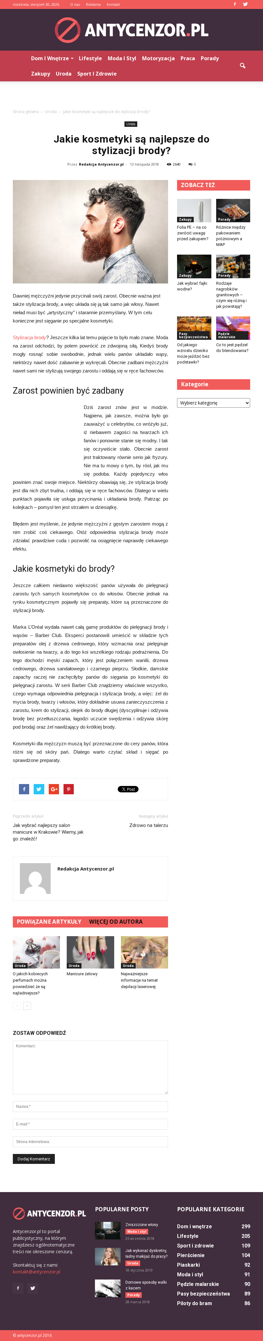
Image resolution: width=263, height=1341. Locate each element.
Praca (188, 58)
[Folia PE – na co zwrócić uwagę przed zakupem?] (194, 210)
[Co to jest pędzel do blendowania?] (233, 328)
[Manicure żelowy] (90, 952)
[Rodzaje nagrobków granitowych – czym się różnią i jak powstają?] (233, 266)
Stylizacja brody (29, 337)
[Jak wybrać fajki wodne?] (194, 266)
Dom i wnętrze (50, 58)
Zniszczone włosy (141, 1224)
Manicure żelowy (82, 973)
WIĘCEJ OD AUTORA (116, 921)
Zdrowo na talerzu (148, 825)
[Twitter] (245, 4)
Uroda (64, 73)
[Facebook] (235, 4)
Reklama (93, 4)
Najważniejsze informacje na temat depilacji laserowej (139, 980)
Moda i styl (122, 58)
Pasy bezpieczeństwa (193, 335)
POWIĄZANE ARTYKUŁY (49, 921)
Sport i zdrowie (97, 73)
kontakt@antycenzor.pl (36, 1272)
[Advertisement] (131, 95)
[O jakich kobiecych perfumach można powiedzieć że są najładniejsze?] (36, 952)
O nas (75, 4)
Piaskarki (188, 1265)
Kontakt (113, 4)
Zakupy (40, 73)
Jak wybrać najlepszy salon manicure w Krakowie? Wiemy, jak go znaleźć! (48, 832)
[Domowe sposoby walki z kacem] (108, 1288)
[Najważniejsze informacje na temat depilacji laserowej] (144, 952)
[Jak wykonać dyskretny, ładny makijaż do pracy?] (108, 1256)
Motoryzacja (158, 58)
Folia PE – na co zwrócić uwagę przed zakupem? (192, 233)
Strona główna (26, 111)
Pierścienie (191, 1255)
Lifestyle (90, 58)
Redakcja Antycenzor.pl (101, 164)
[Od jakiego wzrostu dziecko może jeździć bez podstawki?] (194, 328)
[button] (242, 66)
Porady (210, 58)
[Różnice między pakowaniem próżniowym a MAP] (233, 210)
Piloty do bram (194, 1303)
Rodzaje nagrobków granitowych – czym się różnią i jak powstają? (231, 295)
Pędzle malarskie (226, 335)
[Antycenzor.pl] (131, 30)
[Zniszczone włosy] (108, 1230)
